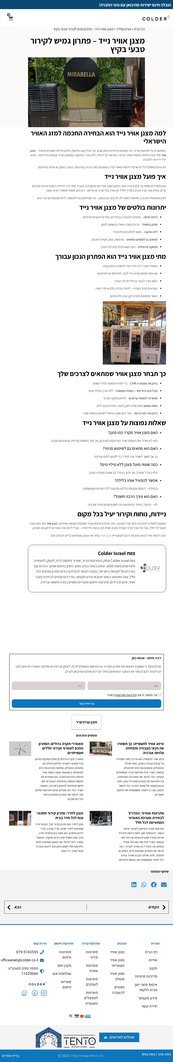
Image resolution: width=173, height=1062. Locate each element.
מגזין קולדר (123, 29)
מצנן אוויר (105, 535)
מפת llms (148, 1054)
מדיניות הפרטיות (126, 695)
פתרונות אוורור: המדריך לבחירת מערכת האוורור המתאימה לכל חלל (146, 818)
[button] (77, 722)
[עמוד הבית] (24, 983)
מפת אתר (164, 1054)
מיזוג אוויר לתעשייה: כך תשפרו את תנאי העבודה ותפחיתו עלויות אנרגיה (141, 748)
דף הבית (139, 29)
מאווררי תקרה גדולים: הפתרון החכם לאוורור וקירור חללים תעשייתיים (61, 748)
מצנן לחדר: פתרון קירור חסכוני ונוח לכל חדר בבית (60, 815)
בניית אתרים (10, 1055)
